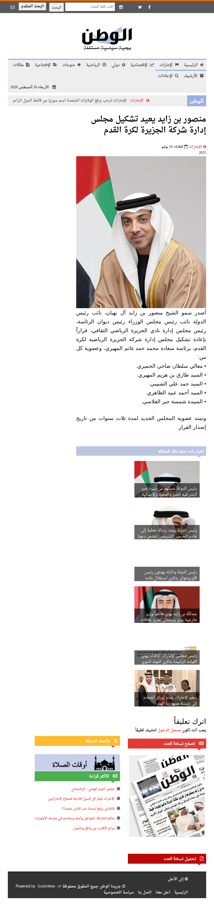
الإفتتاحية (43, 65)
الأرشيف (191, 76)
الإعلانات (166, 76)
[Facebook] (149, 7)
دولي (116, 65)
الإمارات (166, 65)
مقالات (19, 65)
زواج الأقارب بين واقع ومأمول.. (93, 828)
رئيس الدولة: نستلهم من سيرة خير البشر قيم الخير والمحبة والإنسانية (169, 492)
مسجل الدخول (169, 730)
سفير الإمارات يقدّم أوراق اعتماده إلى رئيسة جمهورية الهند (170, 701)
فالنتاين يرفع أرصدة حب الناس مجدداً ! (88, 809)
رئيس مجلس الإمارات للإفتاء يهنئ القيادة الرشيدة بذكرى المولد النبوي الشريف (169, 662)
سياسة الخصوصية (119, 892)
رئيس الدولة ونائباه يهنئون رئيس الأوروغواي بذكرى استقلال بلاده (170, 575)
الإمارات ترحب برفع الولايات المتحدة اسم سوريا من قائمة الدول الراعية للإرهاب (69, 100)
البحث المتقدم (32, 6)
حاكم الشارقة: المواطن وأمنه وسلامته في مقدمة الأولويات (75, 818)
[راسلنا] (12, 7)
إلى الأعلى (176, 879)
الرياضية (93, 65)
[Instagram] (121, 7)
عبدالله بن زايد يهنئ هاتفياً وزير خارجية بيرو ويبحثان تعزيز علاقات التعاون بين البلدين (168, 620)
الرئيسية (191, 65)
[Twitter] (140, 7)
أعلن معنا (163, 892)
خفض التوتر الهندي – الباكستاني (93, 789)
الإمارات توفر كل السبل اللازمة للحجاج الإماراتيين (81, 799)
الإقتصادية (139, 65)
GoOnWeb (46, 886)
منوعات (69, 65)
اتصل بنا (145, 892)
